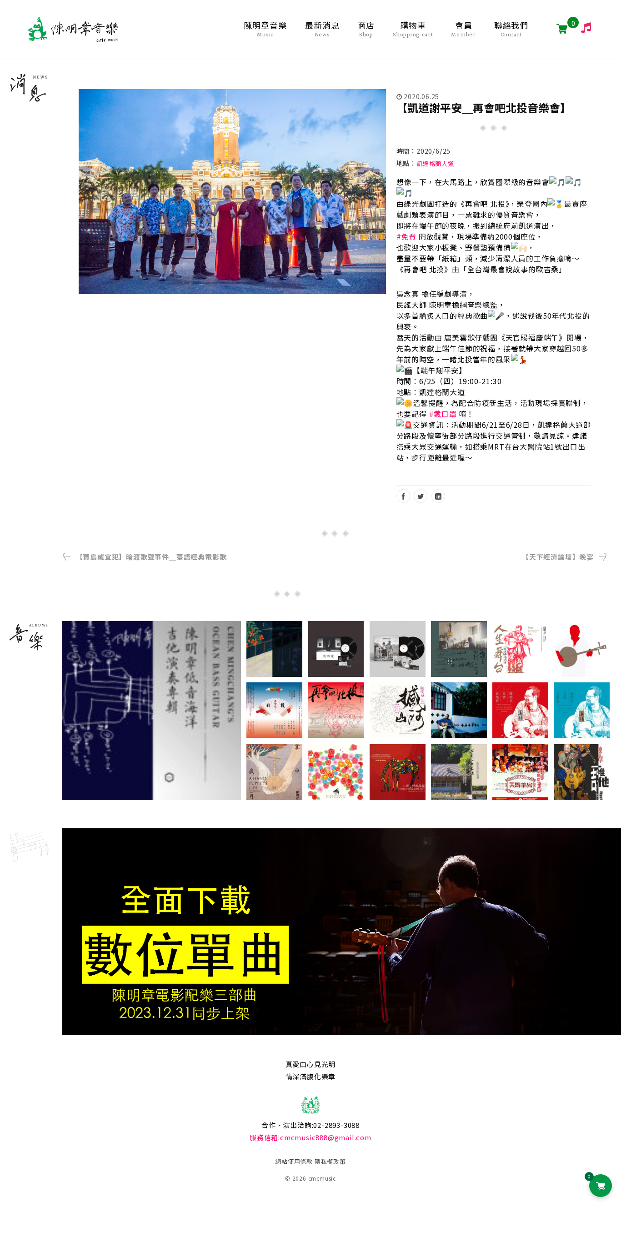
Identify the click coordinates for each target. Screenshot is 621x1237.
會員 (463, 29)
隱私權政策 (330, 1161)
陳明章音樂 (265, 29)
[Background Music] (582, 27)
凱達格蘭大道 (435, 163)
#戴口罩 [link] (443, 413)
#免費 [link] (406, 236)
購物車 (413, 29)
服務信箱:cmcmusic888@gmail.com (310, 1137)
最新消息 (322, 29)
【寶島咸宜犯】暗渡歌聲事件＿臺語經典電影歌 (151, 556)
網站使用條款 (294, 1161)
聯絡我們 (511, 29)
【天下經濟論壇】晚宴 (558, 556)
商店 (366, 29)
